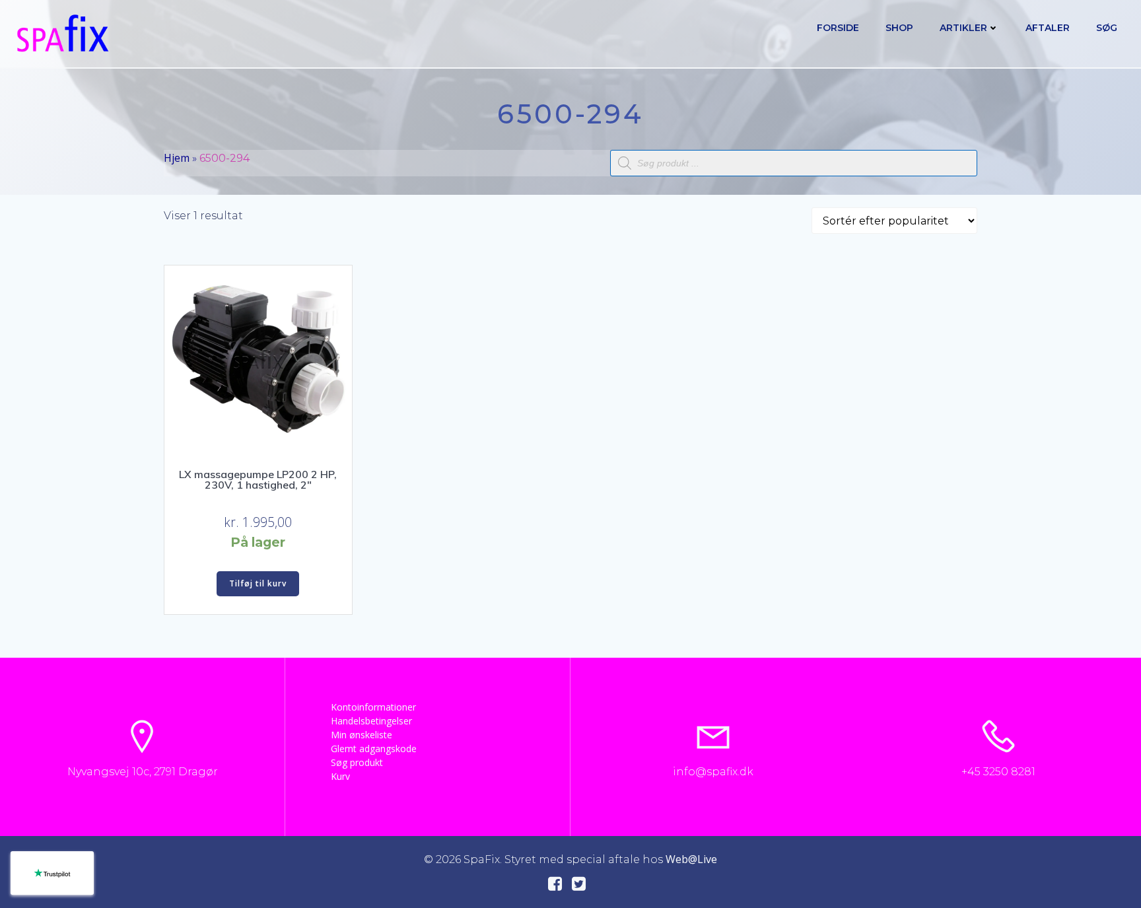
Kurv (340, 776)
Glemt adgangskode (374, 748)
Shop (899, 28)
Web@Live (691, 859)
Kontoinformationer (373, 707)
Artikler (963, 28)
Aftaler (1047, 28)
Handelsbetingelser (371, 721)
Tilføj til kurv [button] (258, 583)
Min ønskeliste (361, 734)
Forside (838, 28)
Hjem (177, 158)
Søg (1106, 28)
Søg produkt (357, 762)
